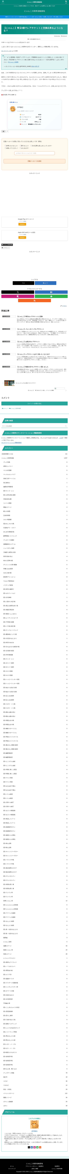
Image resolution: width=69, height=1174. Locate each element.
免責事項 (57, 1166)
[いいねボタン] (3, 131)
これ (60, 438)
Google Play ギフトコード (26, 219)
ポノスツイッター (6, 51)
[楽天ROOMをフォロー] (17, 296)
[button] (65, 426)
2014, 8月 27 (35, 66)
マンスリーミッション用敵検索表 (11, 442)
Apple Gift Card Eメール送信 (26, 232)
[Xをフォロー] (17, 292)
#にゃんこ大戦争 (13, 62)
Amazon (22, 224)
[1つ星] (2, 95)
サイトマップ (11, 1168)
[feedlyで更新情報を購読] (51, 296)
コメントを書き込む (34, 403)
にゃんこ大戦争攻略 (7, 244)
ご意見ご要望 (34, 1168)
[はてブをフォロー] (51, 292)
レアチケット (6, 247)
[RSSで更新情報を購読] (34, 300)
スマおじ (34, 1131)
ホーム (12, 1166)
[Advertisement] (34, 194)
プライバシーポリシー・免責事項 (34, 1166)
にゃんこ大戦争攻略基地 (34, 2)
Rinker (25, 221)
